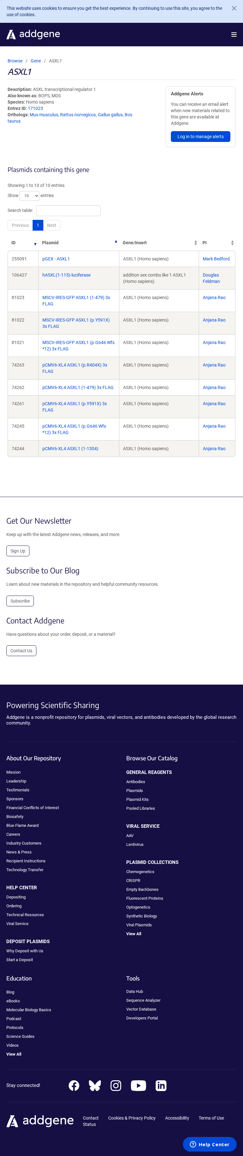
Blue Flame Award (22, 825)
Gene (36, 60)
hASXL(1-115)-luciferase (66, 275)
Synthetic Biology (141, 916)
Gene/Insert (135, 242)
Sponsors (14, 798)
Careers (13, 834)
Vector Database (141, 1009)
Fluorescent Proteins (144, 898)
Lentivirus (135, 844)
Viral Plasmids (139, 925)
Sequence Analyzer (143, 1000)
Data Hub (134, 991)
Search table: (20, 210)
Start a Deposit (19, 959)
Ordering (14, 906)
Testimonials (17, 790)
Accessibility (177, 1118)
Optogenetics (138, 907)
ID (13, 242)
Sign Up (17, 550)
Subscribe (20, 601)
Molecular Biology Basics (28, 1009)
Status (89, 1124)
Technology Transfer (24, 869)
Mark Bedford (216, 258)
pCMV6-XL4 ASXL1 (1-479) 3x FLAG (78, 387)
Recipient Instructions (26, 861)
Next (51, 225)
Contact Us (21, 650)
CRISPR (133, 880)
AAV (130, 835)
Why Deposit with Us (24, 950)
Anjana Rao (214, 297)
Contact (91, 1118)
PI (204, 242)
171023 (35, 108)
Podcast (13, 1018)
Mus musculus (44, 114)
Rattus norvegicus (78, 114)
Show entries (31, 195)
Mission (13, 772)
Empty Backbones (142, 889)
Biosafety (14, 816)
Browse (15, 60)
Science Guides (20, 1036)
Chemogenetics (140, 871)
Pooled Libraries (140, 808)
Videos (12, 1045)
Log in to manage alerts (201, 136)
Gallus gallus (110, 114)
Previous (20, 225)
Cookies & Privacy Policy (132, 1118)
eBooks (13, 1001)
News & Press (19, 852)
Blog (10, 992)
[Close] (231, 8)
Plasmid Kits (137, 799)
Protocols (14, 1027)
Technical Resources (25, 914)
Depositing (16, 897)
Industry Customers (23, 843)
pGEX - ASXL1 (56, 258)
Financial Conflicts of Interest (32, 807)
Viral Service (17, 923)
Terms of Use (211, 1118)
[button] (234, 34)
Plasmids (134, 790)
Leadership (16, 781)
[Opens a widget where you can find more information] (210, 1145)
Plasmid (50, 242)
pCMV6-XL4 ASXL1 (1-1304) (70, 448)
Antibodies (135, 781)
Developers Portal (142, 1018)
